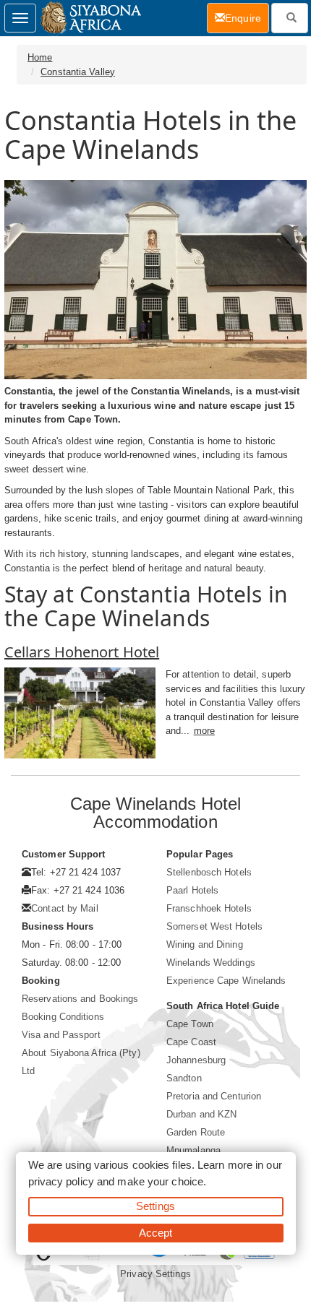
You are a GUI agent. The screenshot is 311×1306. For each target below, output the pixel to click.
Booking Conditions (63, 1016)
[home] (90, 18)
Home (39, 57)
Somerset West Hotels (214, 926)
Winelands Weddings (210, 962)
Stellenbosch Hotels (209, 872)
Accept (156, 1233)
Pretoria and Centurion (213, 1096)
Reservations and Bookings (80, 998)
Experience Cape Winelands (226, 980)
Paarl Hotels (192, 890)
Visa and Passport (61, 1034)
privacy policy (61, 1181)
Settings (155, 1206)
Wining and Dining (204, 944)
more (204, 730)
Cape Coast (191, 1042)
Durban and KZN (201, 1114)
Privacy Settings (155, 1273)
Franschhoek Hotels (209, 908)
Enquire (247, 18)
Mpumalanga (193, 1150)
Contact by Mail (64, 908)
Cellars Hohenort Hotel (81, 652)
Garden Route (195, 1132)
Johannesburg (196, 1060)
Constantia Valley (78, 71)
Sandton (184, 1078)
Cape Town (189, 1024)
